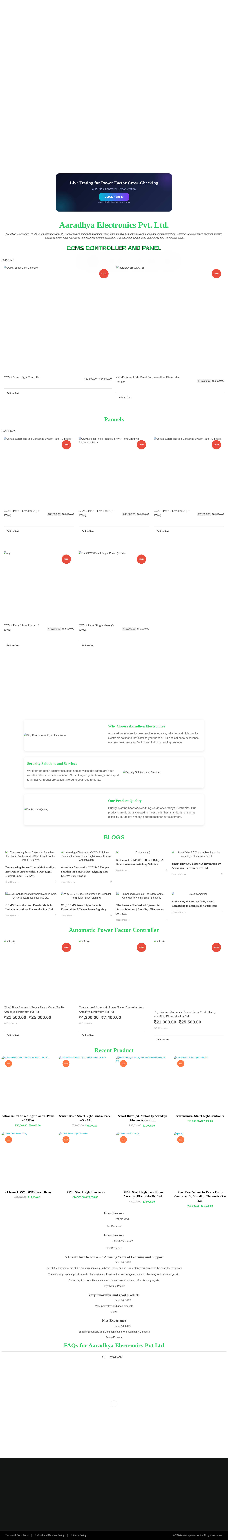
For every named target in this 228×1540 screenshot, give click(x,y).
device (14, 1023)
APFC (7, 1023)
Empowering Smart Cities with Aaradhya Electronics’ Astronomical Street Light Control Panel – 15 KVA (30, 871)
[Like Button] (51, 882)
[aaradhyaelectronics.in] (20, 26)
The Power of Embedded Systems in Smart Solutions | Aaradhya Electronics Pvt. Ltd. (140, 909)
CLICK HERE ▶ (114, 197)
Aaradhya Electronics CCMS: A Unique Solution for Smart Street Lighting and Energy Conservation (85, 871)
